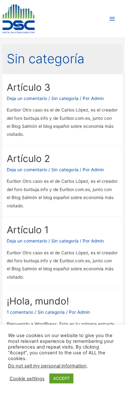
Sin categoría (65, 98)
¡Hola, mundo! (38, 301)
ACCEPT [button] (61, 378)
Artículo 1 (28, 229)
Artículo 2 (28, 158)
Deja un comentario (27, 98)
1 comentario (20, 312)
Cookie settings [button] (27, 378)
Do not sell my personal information (47, 366)
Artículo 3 (28, 87)
